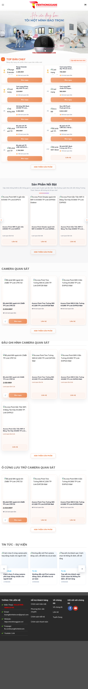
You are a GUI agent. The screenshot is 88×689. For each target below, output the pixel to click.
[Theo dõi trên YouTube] (75, 608)
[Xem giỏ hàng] (85, 4)
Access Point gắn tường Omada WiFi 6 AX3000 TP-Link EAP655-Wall (72, 228)
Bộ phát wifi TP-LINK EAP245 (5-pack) (21, 146)
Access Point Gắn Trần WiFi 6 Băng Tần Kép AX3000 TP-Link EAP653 (43, 228)
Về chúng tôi (57, 607)
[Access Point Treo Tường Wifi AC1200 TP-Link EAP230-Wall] (44, 289)
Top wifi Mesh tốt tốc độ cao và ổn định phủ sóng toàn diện (72, 560)
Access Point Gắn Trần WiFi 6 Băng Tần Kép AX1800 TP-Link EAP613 (14, 430)
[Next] (84, 32)
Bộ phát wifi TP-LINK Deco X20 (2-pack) (66, 127)
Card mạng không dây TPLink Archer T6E (66, 68)
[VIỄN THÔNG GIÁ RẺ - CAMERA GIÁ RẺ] (44, 5)
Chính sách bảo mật (38, 604)
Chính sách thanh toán (39, 622)
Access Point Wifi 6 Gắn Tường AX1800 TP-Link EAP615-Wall (72, 304)
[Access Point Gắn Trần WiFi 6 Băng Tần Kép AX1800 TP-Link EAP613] (15, 415)
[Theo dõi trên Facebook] (70, 608)
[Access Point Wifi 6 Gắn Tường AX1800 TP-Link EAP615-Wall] (73, 289)
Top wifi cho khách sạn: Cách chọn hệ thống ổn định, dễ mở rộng (42, 576)
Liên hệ (56, 612)
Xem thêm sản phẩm (43, 167)
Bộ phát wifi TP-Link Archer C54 (21, 126)
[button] (3, 4)
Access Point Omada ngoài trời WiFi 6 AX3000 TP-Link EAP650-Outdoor (13, 228)
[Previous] (4, 32)
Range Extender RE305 (21, 68)
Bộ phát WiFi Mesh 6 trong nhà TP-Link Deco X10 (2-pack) (66, 147)
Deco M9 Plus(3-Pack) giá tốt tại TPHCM (65, 107)
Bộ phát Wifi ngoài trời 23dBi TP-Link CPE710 (14, 304)
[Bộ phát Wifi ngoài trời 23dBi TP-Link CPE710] (15, 289)
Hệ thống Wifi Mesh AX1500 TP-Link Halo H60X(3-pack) (22, 107)
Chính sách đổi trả (38, 617)
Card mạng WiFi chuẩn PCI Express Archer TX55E (66, 87)
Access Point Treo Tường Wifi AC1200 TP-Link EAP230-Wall (43, 304)
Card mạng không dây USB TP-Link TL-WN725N (22, 87)
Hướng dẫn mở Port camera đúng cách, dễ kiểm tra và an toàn (14, 576)
